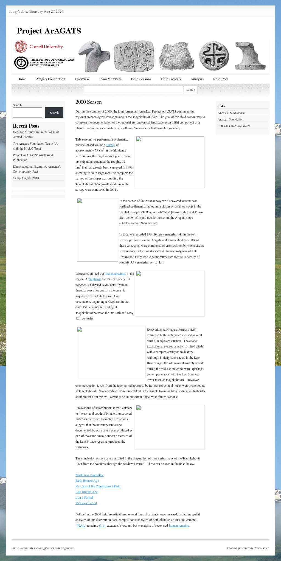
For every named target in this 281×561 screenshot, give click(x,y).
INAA (81, 525)
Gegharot (95, 279)
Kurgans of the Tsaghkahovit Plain (97, 486)
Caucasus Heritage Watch (234, 126)
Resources (220, 78)
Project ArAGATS (49, 30)
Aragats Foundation (50, 78)
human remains (179, 525)
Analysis (197, 78)
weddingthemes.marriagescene (54, 548)
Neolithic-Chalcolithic (89, 475)
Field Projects (171, 78)
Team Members (110, 78)
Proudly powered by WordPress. (248, 548)
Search (17, 105)
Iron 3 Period (84, 497)
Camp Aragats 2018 (26, 178)
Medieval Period (86, 503)
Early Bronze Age (87, 480)
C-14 (102, 525)
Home (22, 78)
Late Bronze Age (86, 491)
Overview (82, 78)
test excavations (115, 273)
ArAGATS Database (231, 112)
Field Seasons (141, 78)
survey (110, 144)
